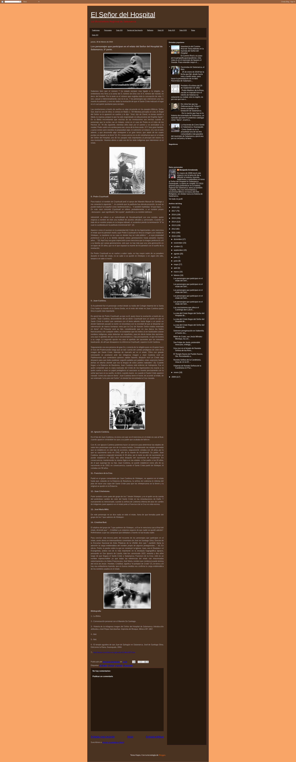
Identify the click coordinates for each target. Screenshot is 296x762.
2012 (174, 229)
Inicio (130, 736)
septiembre (178, 250)
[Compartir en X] (143, 662)
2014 (174, 222)
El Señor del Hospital (123, 14)
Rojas (193, 30)
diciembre (178, 239)
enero (176, 372)
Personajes (108, 30)
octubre (177, 246)
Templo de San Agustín (135, 30)
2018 (174, 207)
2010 (174, 236)
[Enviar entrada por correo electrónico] (133, 662)
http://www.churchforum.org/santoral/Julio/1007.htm (114, 652)
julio (176, 257)
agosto (177, 254)
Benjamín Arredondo (188, 170)
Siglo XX (161, 30)
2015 (174, 218)
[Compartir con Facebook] (145, 662)
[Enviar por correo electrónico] (139, 662)
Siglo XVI (95, 35)
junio (176, 261)
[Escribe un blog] (141, 662)
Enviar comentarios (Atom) (113, 742)
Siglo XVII (171, 30)
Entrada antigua (155, 736)
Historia (111, 665)
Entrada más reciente (103, 736)
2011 (174, 233)
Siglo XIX (119, 30)
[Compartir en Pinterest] (147, 662)
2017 (174, 211)
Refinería (150, 30)
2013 (174, 225)
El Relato (103, 665)
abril (176, 268)
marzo (176, 272)
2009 (174, 377)
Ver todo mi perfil (176, 199)
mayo (176, 264)
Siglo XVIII (183, 30)
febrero (177, 275)
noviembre (178, 243)
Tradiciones (96, 30)
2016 (174, 215)
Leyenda (118, 665)
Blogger (162, 755)
